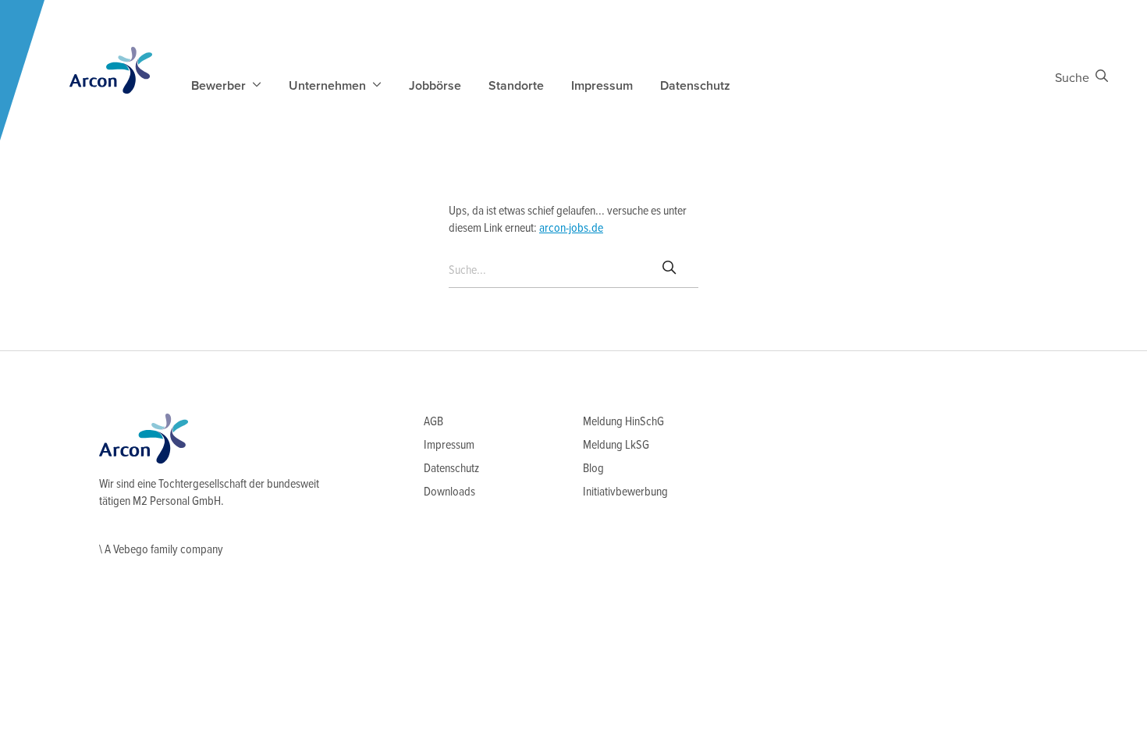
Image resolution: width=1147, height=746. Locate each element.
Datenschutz (695, 86)
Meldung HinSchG (623, 422)
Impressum (602, 86)
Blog (593, 468)
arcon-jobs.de (571, 228)
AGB (433, 422)
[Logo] (110, 70)
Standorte (516, 86)
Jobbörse (435, 86)
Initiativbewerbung (625, 492)
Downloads (449, 492)
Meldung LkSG (616, 445)
